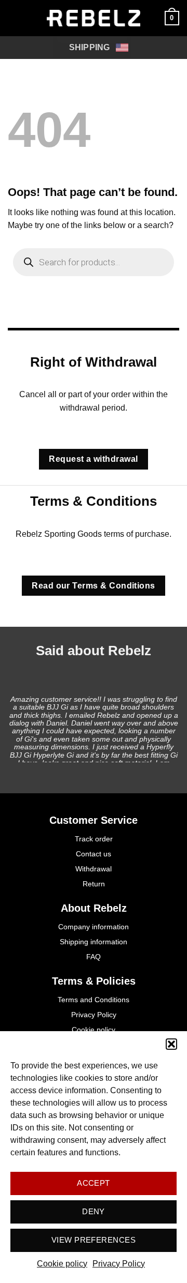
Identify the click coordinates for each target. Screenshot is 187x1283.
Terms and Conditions (93, 999)
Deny (93, 1211)
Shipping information (93, 942)
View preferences (93, 1239)
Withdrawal (93, 869)
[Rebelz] (93, 18)
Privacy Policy (118, 1263)
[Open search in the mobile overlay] (93, 262)
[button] (171, 1044)
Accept (93, 1183)
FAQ (93, 957)
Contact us (93, 854)
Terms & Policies (94, 981)
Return (94, 884)
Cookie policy (62, 1263)
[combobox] (92, 47)
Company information (93, 927)
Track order (94, 839)
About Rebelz (94, 908)
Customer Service (93, 820)
